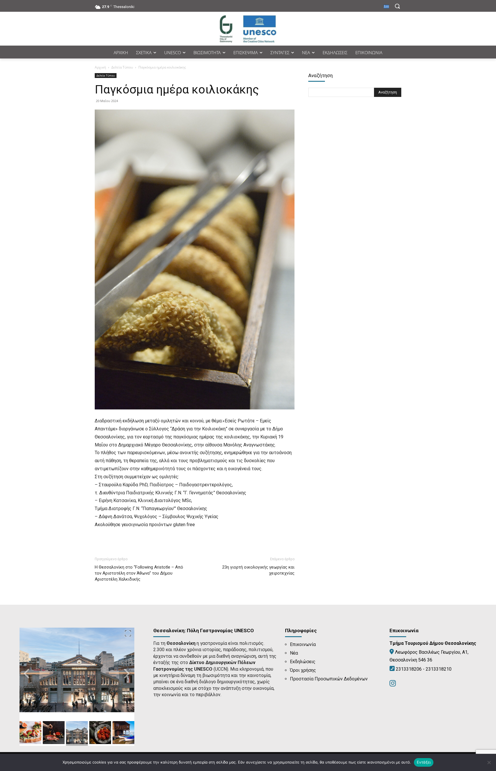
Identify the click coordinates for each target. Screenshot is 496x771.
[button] (397, 6)
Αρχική (100, 67)
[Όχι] (489, 762)
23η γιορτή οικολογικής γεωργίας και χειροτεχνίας (258, 570)
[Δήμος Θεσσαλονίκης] (248, 29)
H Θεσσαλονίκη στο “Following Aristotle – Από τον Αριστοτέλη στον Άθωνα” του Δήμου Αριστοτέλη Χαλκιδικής (139, 573)
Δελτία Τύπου (122, 67)
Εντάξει (424, 762)
